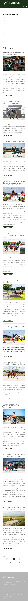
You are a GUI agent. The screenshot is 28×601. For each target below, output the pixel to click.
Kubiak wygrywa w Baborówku (14, 141)
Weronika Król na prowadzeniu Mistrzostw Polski (14, 327)
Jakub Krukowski (11, 598)
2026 (4, 17)
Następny (17, 562)
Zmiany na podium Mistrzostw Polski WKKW (13, 281)
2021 (4, 32)
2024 (4, 23)
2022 (4, 29)
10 (13, 562)
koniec (5, 565)
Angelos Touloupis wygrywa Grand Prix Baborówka (13, 102)
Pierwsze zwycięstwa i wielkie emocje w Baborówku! (13, 53)
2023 (4, 26)
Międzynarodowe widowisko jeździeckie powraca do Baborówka (13, 405)
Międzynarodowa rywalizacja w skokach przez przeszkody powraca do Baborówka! (14, 183)
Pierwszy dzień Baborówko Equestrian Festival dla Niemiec (14, 363)
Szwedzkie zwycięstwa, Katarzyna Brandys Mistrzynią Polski (13, 235)
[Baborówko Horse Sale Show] (11, 3)
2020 (4, 35)
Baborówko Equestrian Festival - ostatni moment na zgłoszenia (14, 508)
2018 (4, 41)
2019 (4, 38)
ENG (22, 6)
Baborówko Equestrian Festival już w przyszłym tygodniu (14, 455)
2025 (4, 20)
